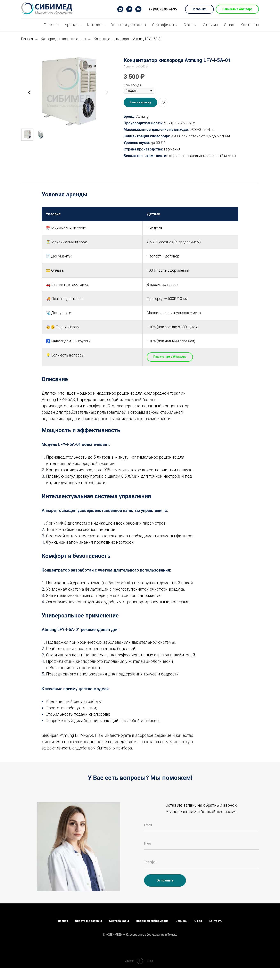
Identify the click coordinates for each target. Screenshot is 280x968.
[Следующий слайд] (107, 92)
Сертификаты (165, 25)
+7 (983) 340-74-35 (163, 9)
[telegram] (129, 9)
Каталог (95, 25)
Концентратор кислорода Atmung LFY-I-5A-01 (128, 39)
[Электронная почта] (138, 9)
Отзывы (210, 25)
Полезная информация (152, 920)
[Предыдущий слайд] (29, 92)
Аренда (72, 25)
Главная (51, 25)
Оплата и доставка (128, 25)
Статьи (190, 25)
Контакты (249, 25)
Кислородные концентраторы (63, 39)
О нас (229, 25)
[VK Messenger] (120, 9)
